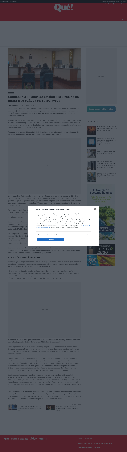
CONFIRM (50, 253)
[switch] (86, 225)
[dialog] (63, 226)
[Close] (95, 196)
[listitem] (63, 221)
